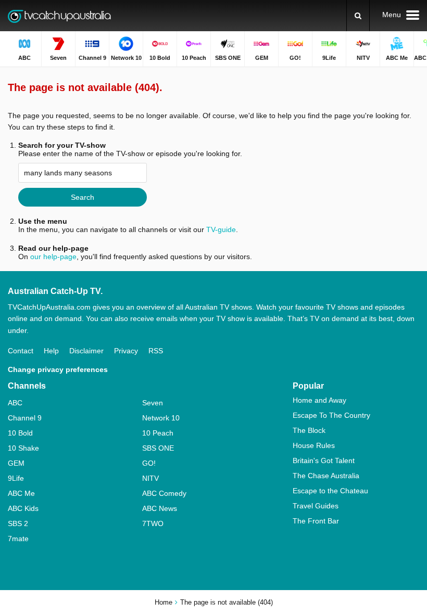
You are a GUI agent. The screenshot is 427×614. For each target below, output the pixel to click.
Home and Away (319, 400)
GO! (149, 463)
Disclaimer (86, 351)
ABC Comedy (164, 493)
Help (51, 351)
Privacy (126, 351)
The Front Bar (316, 521)
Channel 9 (25, 418)
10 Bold (20, 433)
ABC (15, 403)
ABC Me (21, 493)
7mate (18, 538)
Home (163, 602)
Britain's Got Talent (324, 460)
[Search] (358, 15)
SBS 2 (18, 523)
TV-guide (221, 229)
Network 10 (161, 418)
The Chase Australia (326, 475)
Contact (20, 351)
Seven (152, 403)
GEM (16, 463)
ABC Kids (23, 508)
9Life (16, 478)
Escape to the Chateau (330, 491)
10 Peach (157, 433)
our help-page (53, 256)
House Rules (314, 445)
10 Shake (23, 448)
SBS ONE (158, 448)
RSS (155, 351)
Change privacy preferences (58, 369)
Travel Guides (315, 506)
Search (82, 197)
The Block (309, 430)
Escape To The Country (331, 415)
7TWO (153, 523)
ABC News (159, 508)
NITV (150, 478)
